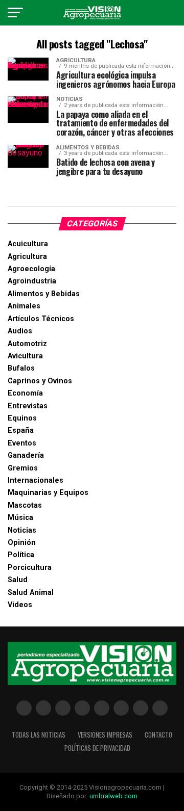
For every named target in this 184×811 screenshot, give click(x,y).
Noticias (22, 530)
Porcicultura (30, 567)
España (21, 430)
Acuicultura (28, 244)
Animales (24, 306)
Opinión (22, 542)
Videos (20, 604)
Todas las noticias (38, 735)
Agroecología (31, 269)
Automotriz (27, 343)
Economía (25, 393)
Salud (18, 579)
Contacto (158, 735)
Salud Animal (31, 592)
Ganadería (26, 455)
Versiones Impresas (105, 735)
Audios (20, 331)
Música (20, 517)
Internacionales (35, 480)
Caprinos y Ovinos (40, 381)
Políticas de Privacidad (97, 748)
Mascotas (25, 505)
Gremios (23, 468)
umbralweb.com (113, 796)
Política (21, 555)
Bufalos (21, 368)
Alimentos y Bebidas (44, 294)
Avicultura (25, 356)
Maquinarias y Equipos (48, 492)
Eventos (22, 443)
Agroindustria (32, 281)
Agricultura (27, 256)
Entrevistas (28, 406)
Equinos (22, 418)
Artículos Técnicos (41, 319)
